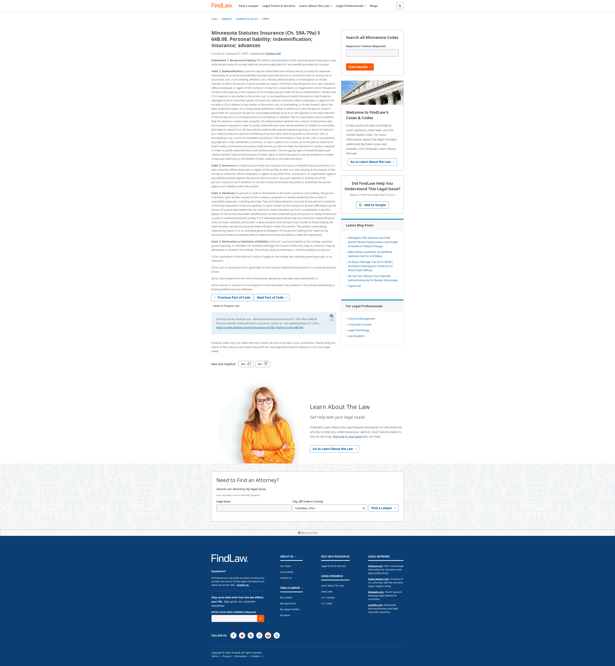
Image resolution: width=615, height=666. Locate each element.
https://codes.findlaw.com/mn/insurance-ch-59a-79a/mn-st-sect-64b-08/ (259, 327)
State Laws (326, 591)
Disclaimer (240, 656)
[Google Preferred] (277, 635)
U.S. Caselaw (328, 597)
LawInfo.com (375, 605)
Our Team (285, 566)
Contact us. (243, 584)
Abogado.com (376, 592)
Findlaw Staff (273, 53)
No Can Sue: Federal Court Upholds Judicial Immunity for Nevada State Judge (373, 278)
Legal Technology (358, 330)
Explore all (354, 286)
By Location (286, 597)
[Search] (400, 5)
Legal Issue (223, 501)
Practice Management (361, 318)
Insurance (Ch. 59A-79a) (247, 18)
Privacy (226, 656)
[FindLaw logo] (223, 5)
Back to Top (309, 532)
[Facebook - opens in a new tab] (233, 635)
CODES (214, 18)
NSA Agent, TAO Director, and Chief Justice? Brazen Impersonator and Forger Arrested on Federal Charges (373, 242)
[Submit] (260, 618)
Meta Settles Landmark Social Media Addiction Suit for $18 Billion (370, 254)
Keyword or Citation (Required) (365, 46)
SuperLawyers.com (378, 579)
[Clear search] (363, 508)
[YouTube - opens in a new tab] (242, 635)
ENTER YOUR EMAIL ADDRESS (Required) (233, 612)
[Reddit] (268, 635)
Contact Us (286, 577)
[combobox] (253, 508)
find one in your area (347, 436)
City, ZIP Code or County (308, 501)
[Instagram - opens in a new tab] (259, 635)
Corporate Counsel (359, 324)
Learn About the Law (332, 585)
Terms (214, 656)
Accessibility (286, 571)
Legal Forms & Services (333, 566)
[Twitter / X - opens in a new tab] (251, 635)
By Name (285, 615)
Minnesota (227, 18)
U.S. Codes (326, 603)
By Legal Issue (288, 603)
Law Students (356, 336)
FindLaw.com (375, 566)
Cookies (255, 656)
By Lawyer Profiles (289, 609)
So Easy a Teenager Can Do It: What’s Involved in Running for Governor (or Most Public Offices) (370, 266)
